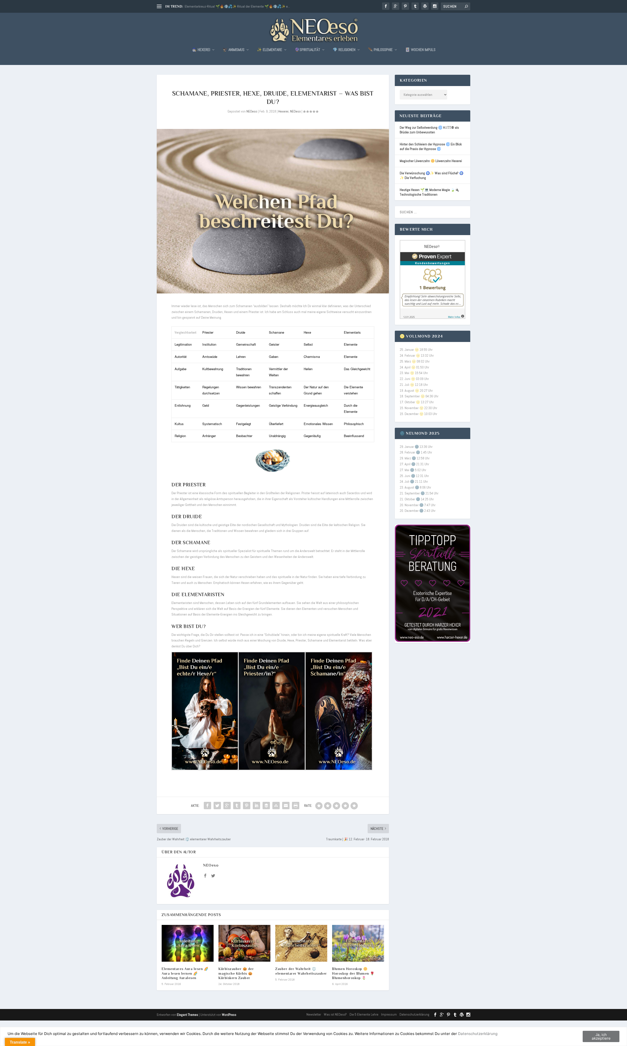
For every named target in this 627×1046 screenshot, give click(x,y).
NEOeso (251, 111)
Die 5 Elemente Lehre (364, 1014)
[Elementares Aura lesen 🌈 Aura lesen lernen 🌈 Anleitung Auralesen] (188, 943)
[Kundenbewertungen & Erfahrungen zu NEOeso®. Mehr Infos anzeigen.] (432, 317)
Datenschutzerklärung (414, 1014)
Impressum (389, 1014)
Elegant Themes (187, 1015)
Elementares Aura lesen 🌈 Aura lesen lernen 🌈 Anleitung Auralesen (185, 973)
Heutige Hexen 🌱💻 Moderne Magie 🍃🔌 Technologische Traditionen (429, 192)
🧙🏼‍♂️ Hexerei (201, 50)
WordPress (229, 1015)
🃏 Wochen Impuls (420, 50)
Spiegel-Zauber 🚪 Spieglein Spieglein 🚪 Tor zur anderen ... (226, 6)
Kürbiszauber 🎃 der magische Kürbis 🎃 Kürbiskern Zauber (236, 973)
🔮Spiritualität (307, 50)
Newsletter (313, 1014)
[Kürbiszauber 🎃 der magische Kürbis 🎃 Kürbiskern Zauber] (244, 943)
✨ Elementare (269, 50)
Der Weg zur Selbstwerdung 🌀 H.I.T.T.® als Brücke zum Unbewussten (429, 129)
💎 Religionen (344, 50)
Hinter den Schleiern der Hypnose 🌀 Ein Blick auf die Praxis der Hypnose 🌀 (431, 146)
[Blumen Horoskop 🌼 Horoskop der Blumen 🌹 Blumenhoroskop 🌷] (358, 943)
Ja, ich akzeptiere (601, 1036)
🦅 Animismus (233, 50)
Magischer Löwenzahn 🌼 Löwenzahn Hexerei (431, 161)
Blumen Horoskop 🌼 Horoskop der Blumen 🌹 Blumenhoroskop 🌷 (353, 973)
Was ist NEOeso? (335, 1014)
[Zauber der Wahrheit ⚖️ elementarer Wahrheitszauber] (301, 943)
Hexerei (283, 111)
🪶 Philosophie (380, 50)
